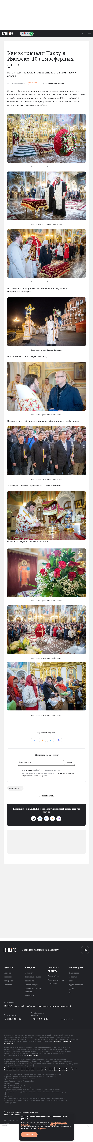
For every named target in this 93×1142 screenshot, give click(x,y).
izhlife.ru (53, 1125)
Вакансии (29, 995)
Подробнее (41, 1128)
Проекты (8, 985)
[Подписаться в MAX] (58, 818)
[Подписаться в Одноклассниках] (52, 818)
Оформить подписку (40, 949)
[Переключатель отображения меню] (89, 33)
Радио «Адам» (54, 976)
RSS (70, 992)
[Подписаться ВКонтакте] (46, 818)
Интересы (8, 981)
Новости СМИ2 (46, 795)
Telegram (73, 977)
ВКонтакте (74, 973)
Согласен (29, 1134)
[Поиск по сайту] (83, 33)
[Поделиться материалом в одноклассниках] (42, 740)
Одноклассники (76, 985)
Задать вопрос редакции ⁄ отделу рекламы (33, 988)
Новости (7, 973)
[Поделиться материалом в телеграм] (50, 740)
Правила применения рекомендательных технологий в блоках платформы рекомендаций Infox (39, 1070)
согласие (29, 770)
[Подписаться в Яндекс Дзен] (33, 818)
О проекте (29, 973)
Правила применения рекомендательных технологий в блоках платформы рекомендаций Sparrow (40, 1068)
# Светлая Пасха (15, 788)
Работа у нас (30, 981)
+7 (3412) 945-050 (40, 1018)
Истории (8, 977)
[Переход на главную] (8, 33)
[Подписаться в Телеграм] (40, 818)
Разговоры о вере (32, 83)
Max (71, 981)
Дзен (71, 988)
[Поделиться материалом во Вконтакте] (34, 740)
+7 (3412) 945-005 (13, 1018)
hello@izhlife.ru (66, 1019)
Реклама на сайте (33, 977)
